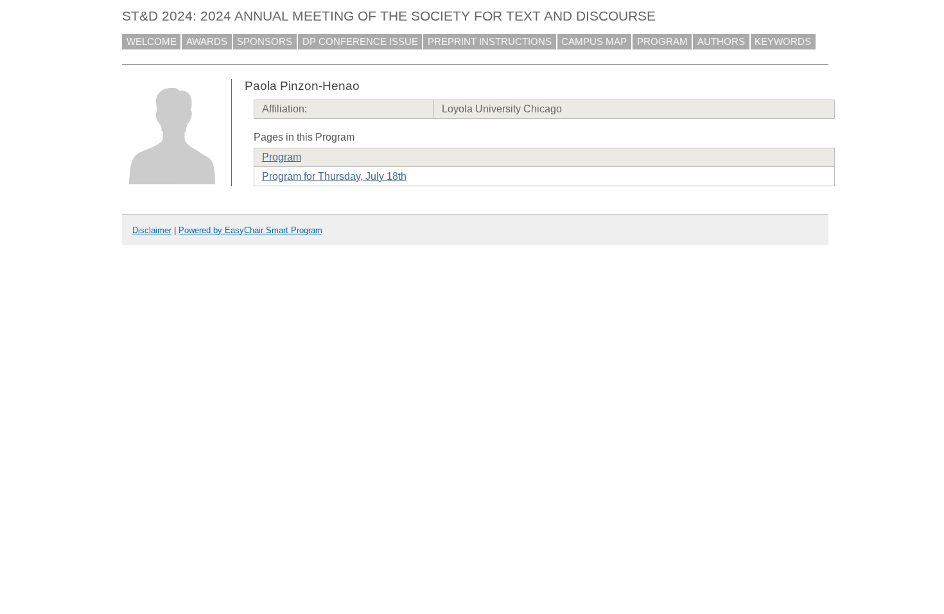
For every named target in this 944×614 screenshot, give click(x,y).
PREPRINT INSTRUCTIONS (490, 42)
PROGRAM (662, 42)
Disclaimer (151, 230)
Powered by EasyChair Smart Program (250, 230)
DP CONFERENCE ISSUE (360, 42)
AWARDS (206, 42)
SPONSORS (264, 42)
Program (281, 157)
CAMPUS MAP (594, 42)
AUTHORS (721, 42)
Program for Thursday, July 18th (334, 176)
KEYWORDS (783, 42)
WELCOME (152, 42)
